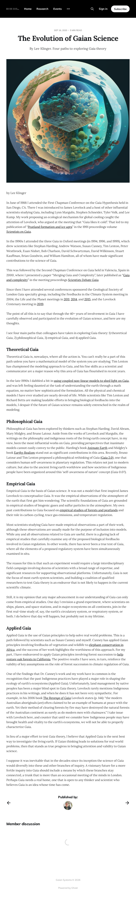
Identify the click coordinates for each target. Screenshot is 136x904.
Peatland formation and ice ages (50, 227)
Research (42, 8)
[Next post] (127, 802)
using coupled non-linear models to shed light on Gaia (91, 381)
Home (28, 8)
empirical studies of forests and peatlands (89, 510)
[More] (68, 9)
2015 (87, 299)
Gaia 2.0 (107, 458)
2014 (74, 299)
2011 (66, 299)
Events (57, 8)
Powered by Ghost (68, 887)
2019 (40, 304)
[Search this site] (92, 9)
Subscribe (120, 9)
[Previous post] (8, 802)
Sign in (103, 8)
